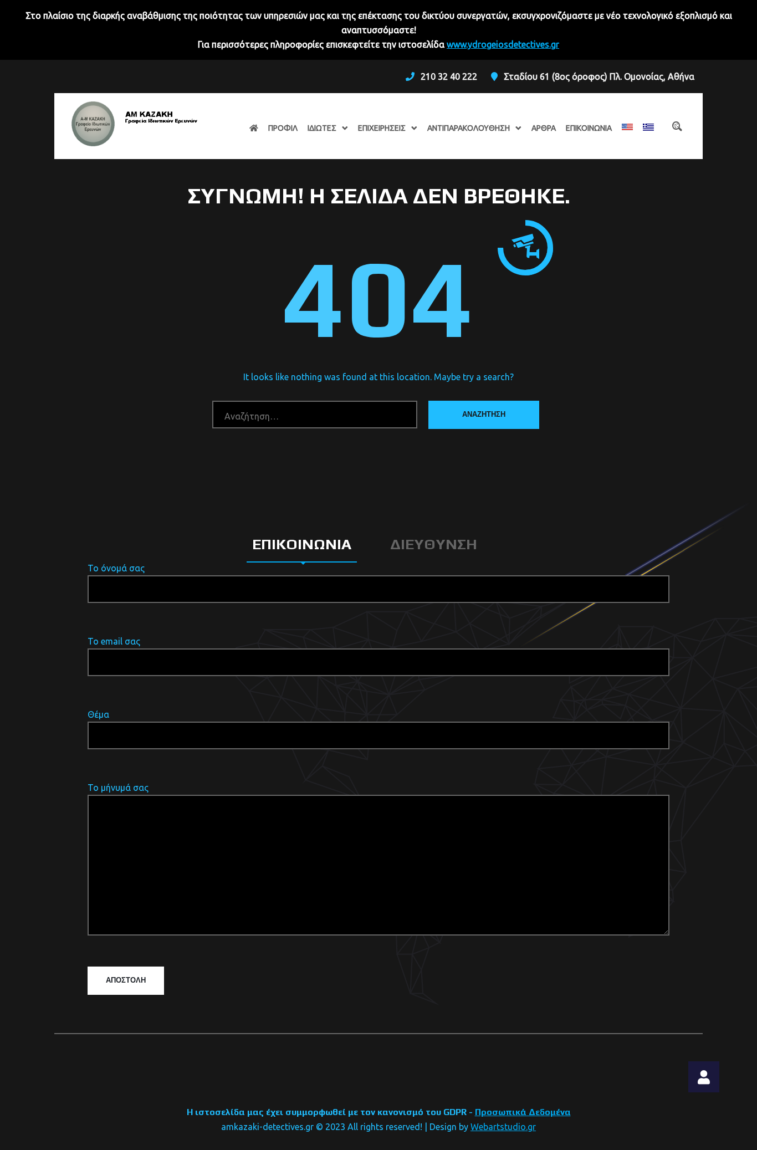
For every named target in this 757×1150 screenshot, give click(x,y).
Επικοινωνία (589, 128)
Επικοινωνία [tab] (301, 544)
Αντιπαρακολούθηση (468, 128)
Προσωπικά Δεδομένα (523, 1112)
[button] (703, 1076)
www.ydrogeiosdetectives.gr (503, 44)
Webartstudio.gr (503, 1127)
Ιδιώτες (322, 128)
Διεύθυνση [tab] (433, 544)
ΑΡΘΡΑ (543, 128)
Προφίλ (283, 128)
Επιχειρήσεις (382, 128)
